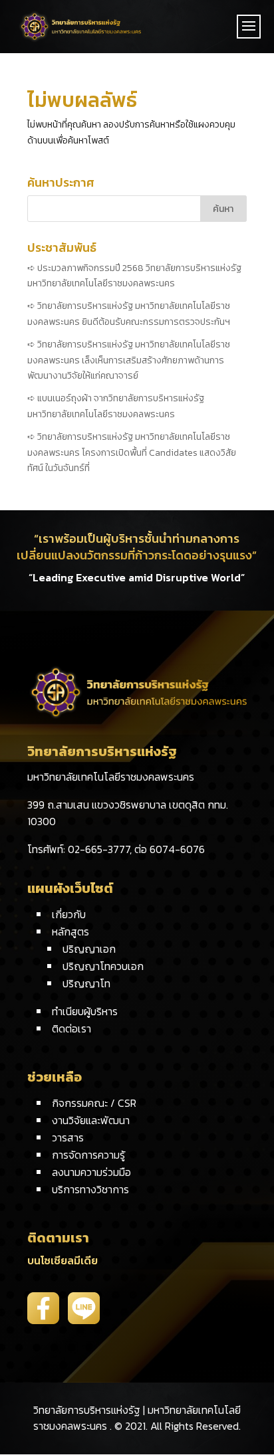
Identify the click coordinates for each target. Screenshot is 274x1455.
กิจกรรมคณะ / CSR (94, 1103)
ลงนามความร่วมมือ (91, 1172)
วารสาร (68, 1137)
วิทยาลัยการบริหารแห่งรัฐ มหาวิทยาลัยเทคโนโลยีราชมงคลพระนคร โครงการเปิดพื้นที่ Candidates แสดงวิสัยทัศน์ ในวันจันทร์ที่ (131, 453)
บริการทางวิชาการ (90, 1189)
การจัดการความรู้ (88, 1155)
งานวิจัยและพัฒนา (91, 1120)
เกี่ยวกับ (69, 914)
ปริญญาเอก (89, 949)
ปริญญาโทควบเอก (103, 966)
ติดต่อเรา (71, 1028)
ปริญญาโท (86, 983)
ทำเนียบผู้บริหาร (85, 1011)
